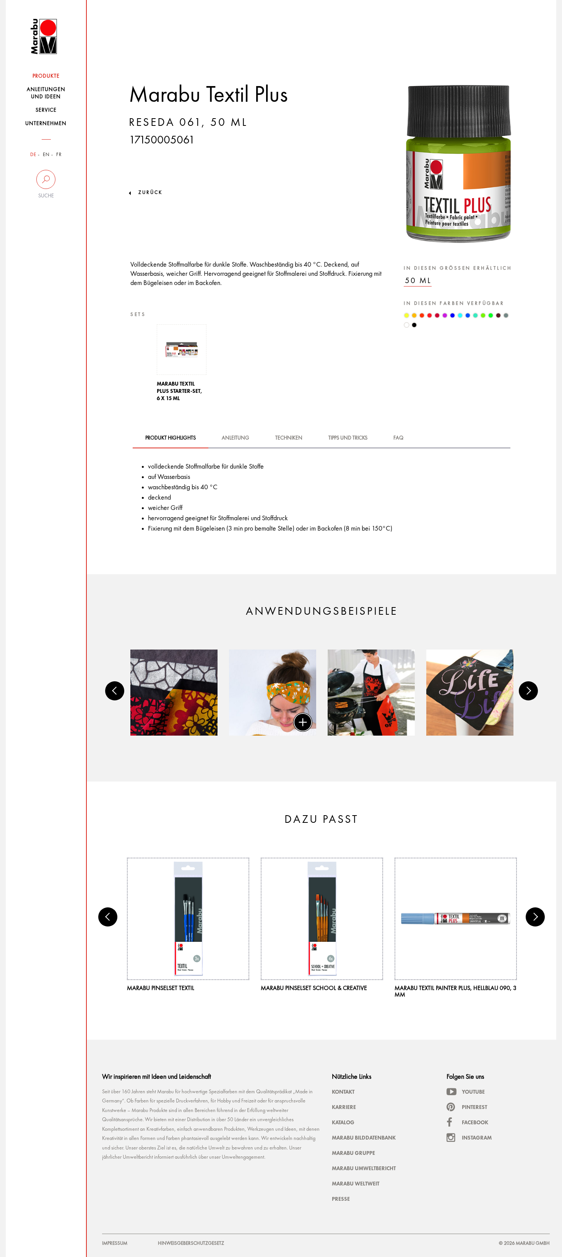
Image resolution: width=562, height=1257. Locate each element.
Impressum (114, 1243)
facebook (475, 1122)
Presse (341, 1198)
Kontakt (343, 1091)
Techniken (288, 438)
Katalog (343, 1122)
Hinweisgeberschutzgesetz (191, 1243)
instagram (477, 1137)
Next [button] (528, 690)
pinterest (474, 1107)
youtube (473, 1091)
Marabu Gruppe (353, 1153)
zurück (150, 192)
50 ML (418, 281)
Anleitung (235, 438)
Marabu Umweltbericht (364, 1168)
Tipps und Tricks (347, 438)
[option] (181, 365)
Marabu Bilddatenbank (364, 1137)
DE (33, 154)
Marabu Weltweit (355, 1183)
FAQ (398, 438)
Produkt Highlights (170, 438)
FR (59, 154)
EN (46, 154)
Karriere (344, 1107)
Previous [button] (114, 690)
